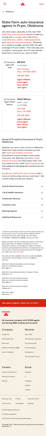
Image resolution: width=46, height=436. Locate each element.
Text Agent (22, 88)
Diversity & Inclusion (8, 376)
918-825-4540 (23, 76)
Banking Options (9, 211)
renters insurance (32, 163)
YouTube (27, 390)
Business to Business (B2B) (10, 347)
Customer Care (9, 205)
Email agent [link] (22, 82)
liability (35, 37)
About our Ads (7, 398)
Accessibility (20, 403)
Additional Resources (11, 217)
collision (19, 40)
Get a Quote (22, 85)
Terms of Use (6, 403)
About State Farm (8, 339)
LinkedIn (27, 385)
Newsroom (5, 343)
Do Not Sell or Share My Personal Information (16, 418)
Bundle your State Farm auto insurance (19, 173)
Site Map (30, 403)
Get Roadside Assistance (33, 339)
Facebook (28, 372)
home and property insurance (19, 153)
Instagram (28, 381)
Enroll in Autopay (30, 347)
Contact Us (5, 334)
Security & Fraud (33, 398)
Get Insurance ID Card (32, 356)
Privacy (18, 398)
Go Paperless (29, 352)
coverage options (20, 37)
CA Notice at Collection (9, 414)
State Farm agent (18, 252)
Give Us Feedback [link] (8, 352)
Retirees (4, 381)
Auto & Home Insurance (12, 186)
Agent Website (23, 80)
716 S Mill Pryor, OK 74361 (24, 110)
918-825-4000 (23, 115)
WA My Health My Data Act (11, 410)
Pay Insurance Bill (30, 343)
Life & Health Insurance (12, 192)
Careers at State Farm (9, 372)
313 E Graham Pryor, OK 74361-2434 (26, 70)
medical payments (32, 40)
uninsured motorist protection (19, 42)
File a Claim (28, 334)
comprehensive (8, 40)
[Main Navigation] (5, 4)
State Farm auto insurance (13, 34)
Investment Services (11, 199)
